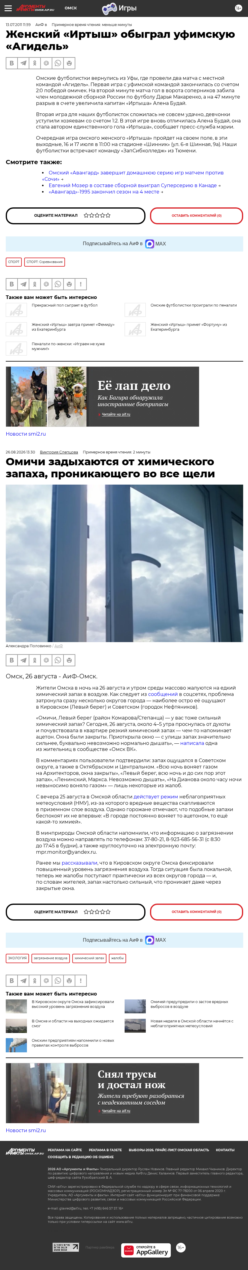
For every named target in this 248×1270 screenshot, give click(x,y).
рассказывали (79, 863)
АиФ (58, 646)
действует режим (156, 797)
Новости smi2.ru (26, 434)
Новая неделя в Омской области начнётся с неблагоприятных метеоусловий (192, 1023)
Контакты (225, 1150)
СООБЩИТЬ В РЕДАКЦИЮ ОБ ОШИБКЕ (81, 1157)
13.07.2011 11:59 (18, 24)
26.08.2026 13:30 (20, 452)
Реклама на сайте (65, 1150)
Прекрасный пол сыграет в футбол (65, 305)
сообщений (163, 694)
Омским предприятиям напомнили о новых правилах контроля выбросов (73, 1043)
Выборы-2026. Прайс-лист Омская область (169, 1150)
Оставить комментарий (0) (197, 216)
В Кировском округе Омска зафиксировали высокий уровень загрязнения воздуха (73, 1004)
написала (192, 743)
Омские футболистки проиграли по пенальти (194, 305)
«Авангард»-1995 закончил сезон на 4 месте (104, 192)
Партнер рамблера (100, 1247)
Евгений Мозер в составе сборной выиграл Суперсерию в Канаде (133, 185)
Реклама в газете (105, 1150)
